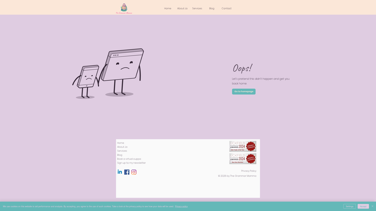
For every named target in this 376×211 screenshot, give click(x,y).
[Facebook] (126, 172)
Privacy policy (181, 206)
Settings (349, 206)
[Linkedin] (119, 172)
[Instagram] (133, 172)
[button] (197, 8)
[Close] (372, 206)
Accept (363, 206)
